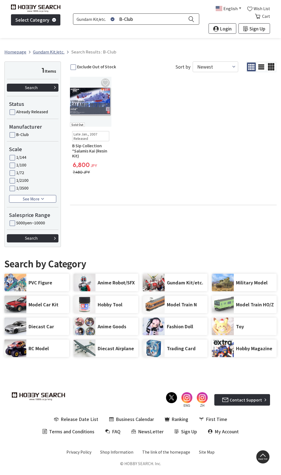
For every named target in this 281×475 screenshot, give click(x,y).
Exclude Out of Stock (96, 66)
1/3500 (22, 187)
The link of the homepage (166, 451)
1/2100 (22, 180)
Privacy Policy (78, 451)
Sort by (182, 67)
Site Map (207, 451)
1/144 (21, 157)
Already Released (32, 111)
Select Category (32, 19)
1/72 (20, 172)
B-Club (22, 134)
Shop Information (116, 451)
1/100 (21, 164)
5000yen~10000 (30, 222)
